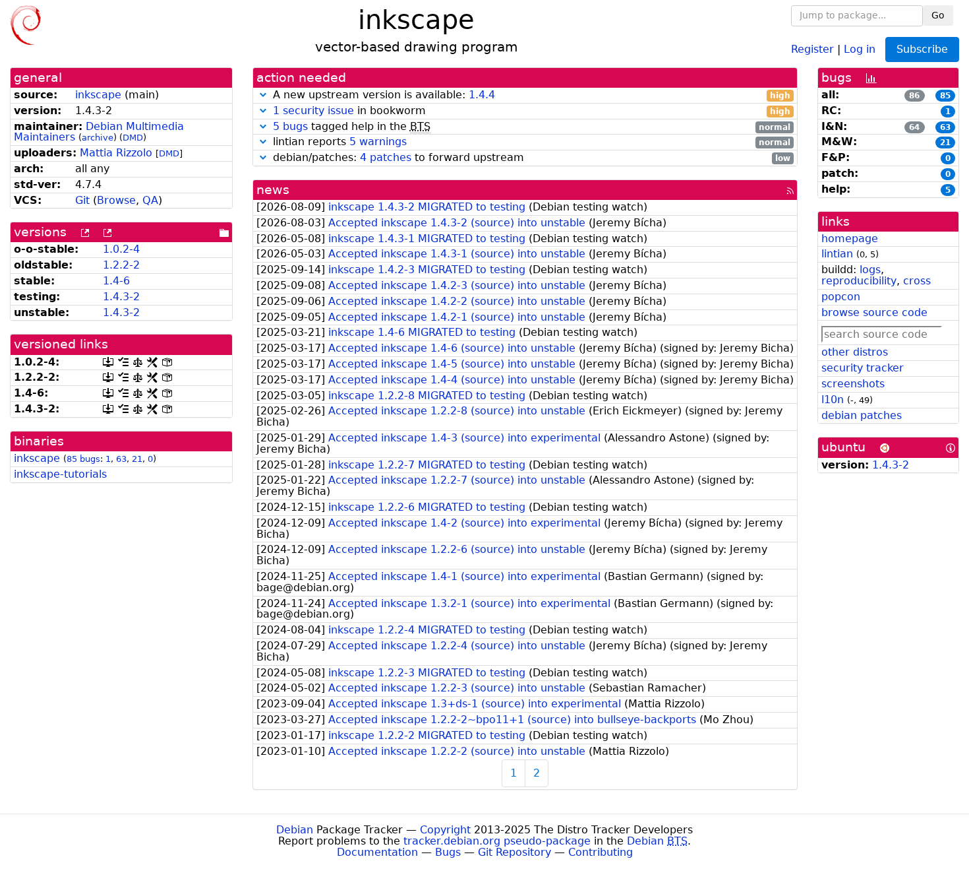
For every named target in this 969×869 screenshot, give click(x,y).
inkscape (98, 94)
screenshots (853, 383)
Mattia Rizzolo (116, 152)
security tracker (862, 368)
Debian (294, 829)
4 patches (385, 157)
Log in (859, 48)
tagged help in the (532, 127)
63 (121, 459)
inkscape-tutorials (60, 474)
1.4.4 (482, 94)
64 (914, 127)
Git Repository (514, 852)
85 (945, 95)
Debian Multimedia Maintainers (99, 132)
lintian (837, 253)
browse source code (874, 312)
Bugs (448, 852)
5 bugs (290, 126)
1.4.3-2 (121, 296)
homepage (849, 238)
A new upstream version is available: (530, 95)
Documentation (377, 852)
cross (917, 280)
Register (812, 48)
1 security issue (313, 110)
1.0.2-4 (121, 249)
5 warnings (378, 141)
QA (150, 200)
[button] (263, 94)
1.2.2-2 (121, 265)
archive (97, 138)
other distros (854, 352)
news (272, 189)
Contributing (600, 852)
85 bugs (83, 459)
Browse (116, 200)
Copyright (445, 829)
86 (914, 95)
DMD (133, 138)
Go (938, 15)
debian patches (861, 415)
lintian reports (530, 142)
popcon (840, 296)
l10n (832, 399)
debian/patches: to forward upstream (530, 158)
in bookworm (532, 111)
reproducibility (858, 280)
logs (870, 269)
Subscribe (922, 49)
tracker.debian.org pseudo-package (497, 841)
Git (82, 200)
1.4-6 (116, 280)
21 (137, 459)
